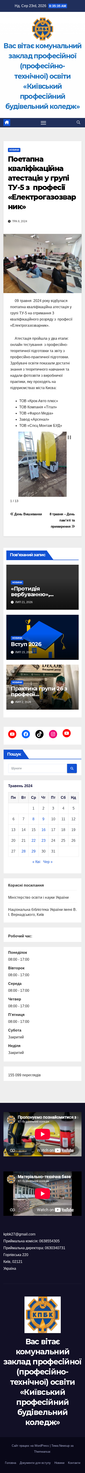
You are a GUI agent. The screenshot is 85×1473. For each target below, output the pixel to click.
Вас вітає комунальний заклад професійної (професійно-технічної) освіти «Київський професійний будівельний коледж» (42, 76)
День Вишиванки (28, 514)
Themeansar (42, 1451)
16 (43, 830)
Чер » (48, 862)
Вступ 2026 (26, 644)
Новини (14, 150)
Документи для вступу (35, 1463)
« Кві (36, 862)
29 (34, 851)
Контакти (74, 1463)
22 (34, 840)
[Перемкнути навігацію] (44, 123)
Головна (10, 1463)
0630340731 (55, 1248)
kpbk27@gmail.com (19, 1234)
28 (24, 851)
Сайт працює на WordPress (31, 1445)
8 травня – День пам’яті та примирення (62, 520)
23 (43, 840)
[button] (78, 122)
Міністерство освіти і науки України (38, 897)
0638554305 (49, 1241)
